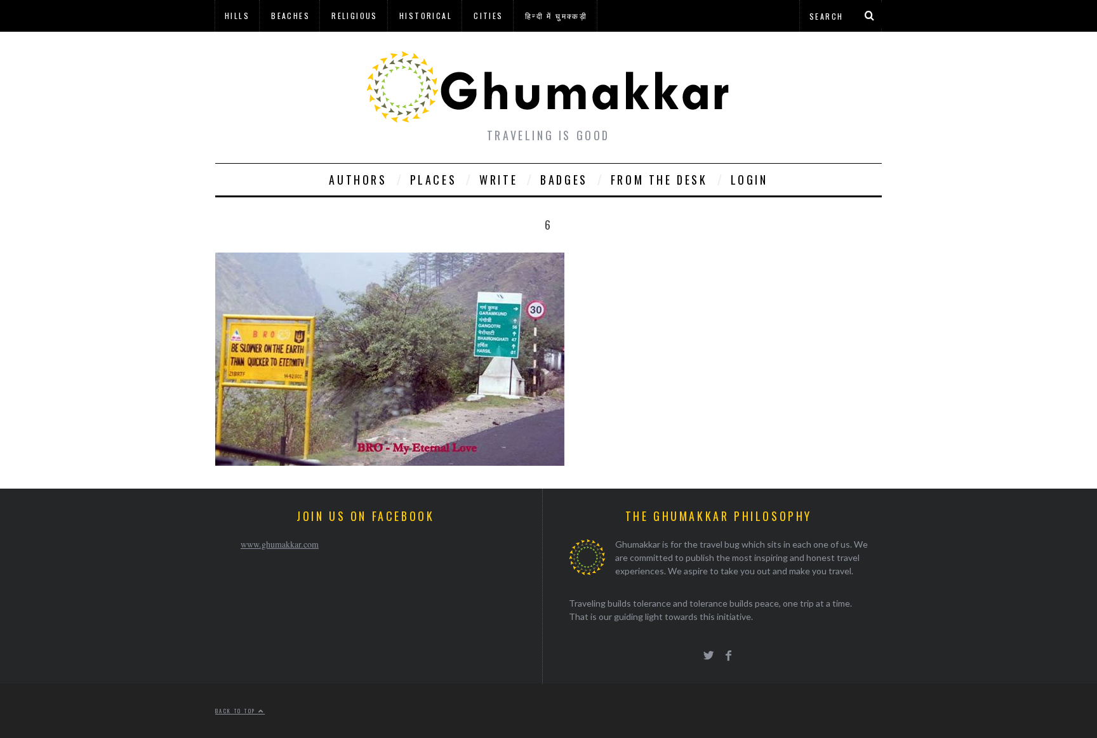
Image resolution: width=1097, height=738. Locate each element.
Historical (425, 15)
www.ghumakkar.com (280, 544)
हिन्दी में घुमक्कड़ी (556, 15)
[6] (389, 462)
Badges (564, 179)
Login (749, 179)
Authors (358, 179)
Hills (237, 15)
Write (498, 179)
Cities (488, 15)
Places (433, 179)
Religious (354, 15)
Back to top (236, 711)
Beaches (290, 15)
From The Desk (659, 179)
